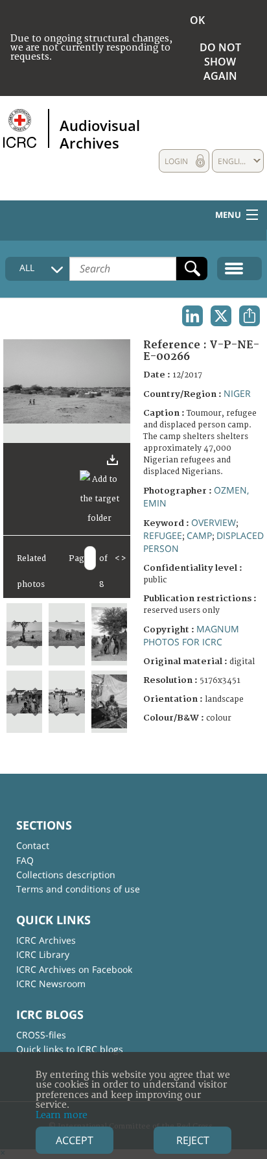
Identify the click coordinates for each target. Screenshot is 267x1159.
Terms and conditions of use (78, 889)
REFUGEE (162, 535)
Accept (74, 1140)
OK (197, 20)
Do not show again (220, 61)
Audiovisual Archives (100, 133)
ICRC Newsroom (51, 983)
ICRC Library (42, 954)
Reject (192, 1140)
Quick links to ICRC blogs (69, 1049)
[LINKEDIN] (192, 315)
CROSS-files (41, 1035)
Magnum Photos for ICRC (191, 635)
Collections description (65, 874)
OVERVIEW (213, 522)
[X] (221, 315)
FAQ (25, 860)
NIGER (237, 393)
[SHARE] (249, 315)
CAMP (199, 535)
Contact (32, 845)
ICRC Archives (46, 940)
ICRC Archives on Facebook (74, 969)
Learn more (61, 1115)
